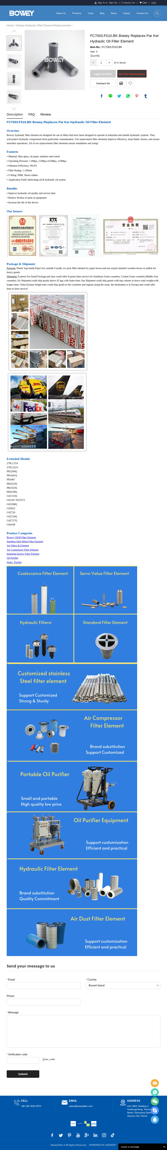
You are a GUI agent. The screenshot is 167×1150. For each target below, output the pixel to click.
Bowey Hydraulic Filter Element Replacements (43, 25)
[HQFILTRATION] (87, 1123)
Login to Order (103, 73)
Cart (144, 2)
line (110, 96)
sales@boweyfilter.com (81, 1106)
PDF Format (121, 83)
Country (91, 979)
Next (14, 108)
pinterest (136, 96)
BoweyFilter (155, 1083)
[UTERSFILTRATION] (80, 1123)
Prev (14, 31)
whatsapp (128, 96)
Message (13, 1012)
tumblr (145, 96)
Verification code (17, 1054)
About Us (61, 13)
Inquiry (126, 13)
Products (76, 13)
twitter (119, 96)
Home (10, 25)
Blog (102, 13)
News (114, 13)
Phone (10, 996)
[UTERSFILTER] (93, 1123)
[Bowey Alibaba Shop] (73, 1123)
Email (11, 979)
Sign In (101, 2)
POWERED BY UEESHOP (102, 1145)
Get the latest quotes (132, 73)
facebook (101, 96)
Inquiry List (129, 2)
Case (90, 13)
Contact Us (142, 13)
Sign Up (113, 2)
